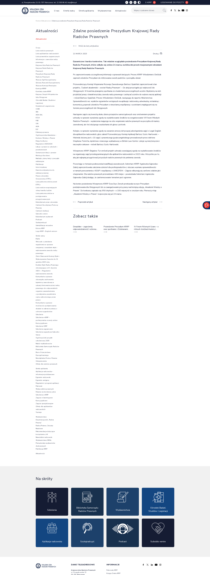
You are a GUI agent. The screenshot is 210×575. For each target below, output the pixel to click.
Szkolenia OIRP (41, 326)
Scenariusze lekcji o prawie (46, 153)
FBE (37, 121)
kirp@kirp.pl (72, 2)
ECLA (38, 118)
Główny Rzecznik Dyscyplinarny (48, 83)
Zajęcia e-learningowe (44, 398)
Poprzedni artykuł (85, 202)
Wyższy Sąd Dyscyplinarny (46, 80)
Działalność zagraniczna (45, 106)
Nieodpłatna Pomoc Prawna (46, 358)
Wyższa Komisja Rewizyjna (46, 86)
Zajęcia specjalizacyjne (44, 404)
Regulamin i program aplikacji (47, 383)
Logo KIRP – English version (46, 231)
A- (127, 2)
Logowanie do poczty (172, 2)
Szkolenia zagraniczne (44, 329)
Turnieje (39, 412)
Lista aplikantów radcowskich (47, 54)
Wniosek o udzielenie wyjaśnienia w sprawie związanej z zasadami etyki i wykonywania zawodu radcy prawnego (46, 247)
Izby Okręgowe (41, 97)
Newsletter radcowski (44, 437)
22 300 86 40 (62, 2)
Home (38, 21)
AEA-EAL (39, 115)
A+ (135, 2)
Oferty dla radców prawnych (46, 364)
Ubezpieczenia (41, 361)
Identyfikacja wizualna (44, 225)
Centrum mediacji (42, 211)
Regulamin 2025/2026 (44, 144)
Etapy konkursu (42, 141)
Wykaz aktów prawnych (45, 389)
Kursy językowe (41, 323)
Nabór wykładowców (44, 344)
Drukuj (156, 54)
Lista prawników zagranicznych (48, 57)
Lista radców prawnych (44, 51)
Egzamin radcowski (43, 377)
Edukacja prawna (42, 132)
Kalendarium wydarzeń (44, 217)
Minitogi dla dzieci (43, 156)
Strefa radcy (69, 10)
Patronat (39, 386)
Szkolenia (39, 314)
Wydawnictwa (104, 10)
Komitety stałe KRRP (43, 91)
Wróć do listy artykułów (88, 46)
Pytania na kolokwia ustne (46, 392)
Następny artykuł (150, 202)
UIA (37, 123)
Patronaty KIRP (111, 570)
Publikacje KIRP (41, 449)
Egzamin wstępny (42, 380)
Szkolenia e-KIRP (42, 395)
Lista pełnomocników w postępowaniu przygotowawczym (45, 196)
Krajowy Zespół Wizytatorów (47, 94)
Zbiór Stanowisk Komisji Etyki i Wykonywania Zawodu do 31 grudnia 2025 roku (47, 259)
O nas (56, 10)
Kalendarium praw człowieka (47, 202)
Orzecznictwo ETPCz (43, 179)
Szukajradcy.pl (41, 222)
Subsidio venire (42, 214)
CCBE (38, 109)
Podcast (39, 220)
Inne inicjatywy (41, 167)
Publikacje (40, 164)
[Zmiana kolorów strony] (139, 2)
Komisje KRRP (41, 89)
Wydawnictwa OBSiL (44, 440)
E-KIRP (148, 2)
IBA (37, 112)
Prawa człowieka (42, 176)
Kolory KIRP (40, 228)
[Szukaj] (164, 10)
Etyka (38, 239)
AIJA (37, 126)
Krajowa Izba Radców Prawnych (48, 65)
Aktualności (120, 10)
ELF (37, 129)
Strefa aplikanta (86, 10)
